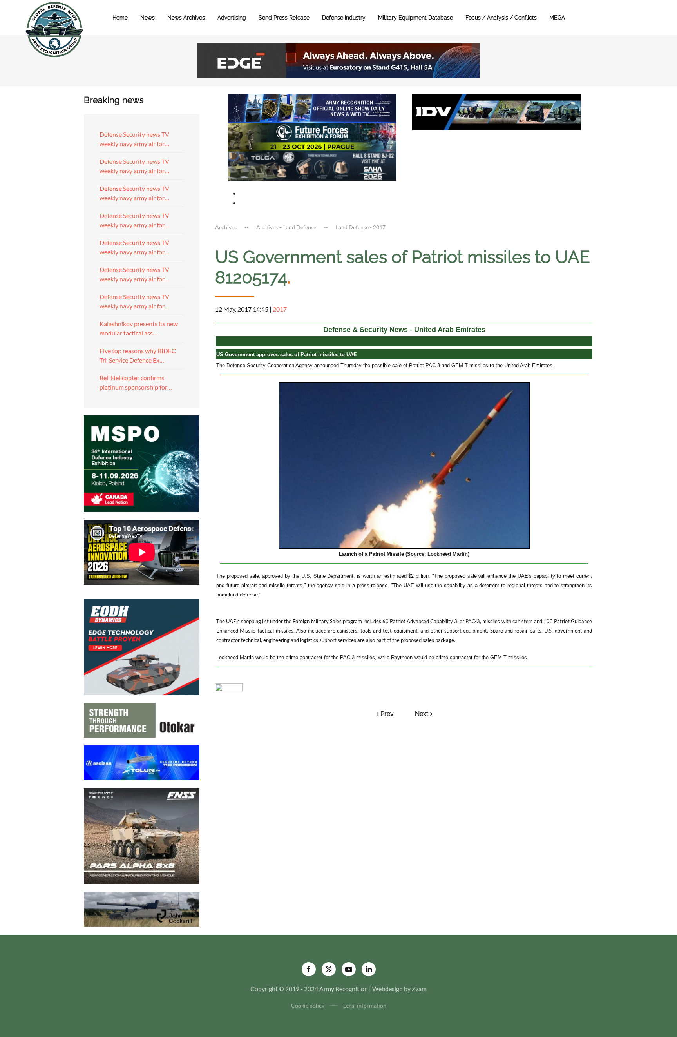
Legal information (364, 1005)
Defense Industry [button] (344, 18)
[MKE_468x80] (312, 165)
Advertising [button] (231, 18)
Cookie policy (307, 1005)
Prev (387, 714)
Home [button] (120, 18)
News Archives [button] (186, 18)
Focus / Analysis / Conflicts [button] (501, 18)
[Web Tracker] (229, 686)
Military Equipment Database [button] (415, 18)
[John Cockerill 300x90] (141, 908)
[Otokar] (141, 719)
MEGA (557, 18)
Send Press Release (284, 18)
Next (421, 714)
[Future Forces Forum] (312, 136)
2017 (280, 309)
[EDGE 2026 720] (338, 59)
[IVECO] (496, 111)
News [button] (147, 18)
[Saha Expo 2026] (312, 107)
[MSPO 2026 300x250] (141, 462)
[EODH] (141, 646)
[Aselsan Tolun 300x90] (141, 761)
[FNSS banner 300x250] (141, 835)
